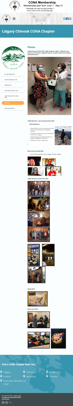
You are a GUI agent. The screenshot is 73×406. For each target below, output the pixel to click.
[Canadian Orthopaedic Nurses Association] (6, 18)
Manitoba (31, 376)
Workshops (7, 85)
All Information (9, 74)
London (7, 376)
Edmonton (31, 372)
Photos (6, 103)
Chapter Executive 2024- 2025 (11, 96)
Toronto (53, 376)
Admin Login (17, 395)
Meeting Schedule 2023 (11, 90)
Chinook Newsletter (10, 79)
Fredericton (55, 372)
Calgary (7, 372)
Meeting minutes (9, 108)
